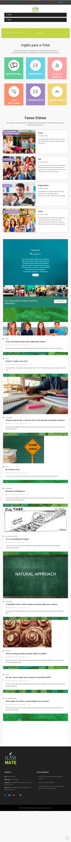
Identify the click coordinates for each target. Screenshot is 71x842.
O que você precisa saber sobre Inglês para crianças (26, 342)
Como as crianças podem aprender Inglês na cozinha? (26, 654)
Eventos (8, 536)
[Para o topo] (67, 838)
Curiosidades (9, 698)
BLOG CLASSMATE (35, 317)
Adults (40, 212)
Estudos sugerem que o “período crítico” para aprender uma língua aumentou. (35, 420)
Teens (40, 133)
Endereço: (7, 782)
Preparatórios (43, 185)
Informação (9, 417)
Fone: (5, 776)
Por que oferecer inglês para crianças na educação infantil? (28, 677)
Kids (39, 159)
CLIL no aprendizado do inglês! (17, 539)
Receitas (8, 650)
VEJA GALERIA (60, 301)
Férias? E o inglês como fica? (17, 361)
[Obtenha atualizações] (13, 795)
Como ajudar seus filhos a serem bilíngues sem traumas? (27, 701)
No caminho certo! (13, 470)
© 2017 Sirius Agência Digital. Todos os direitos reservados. (35, 808)
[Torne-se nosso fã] (5, 795)
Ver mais (35, 275)
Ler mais (35, 354)
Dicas (7, 339)
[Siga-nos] (9, 795)
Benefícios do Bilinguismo (15, 491)
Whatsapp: (7, 779)
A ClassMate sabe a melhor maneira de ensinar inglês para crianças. (32, 604)
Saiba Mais (19, 143)
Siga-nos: (7, 787)
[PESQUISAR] (56, 2)
